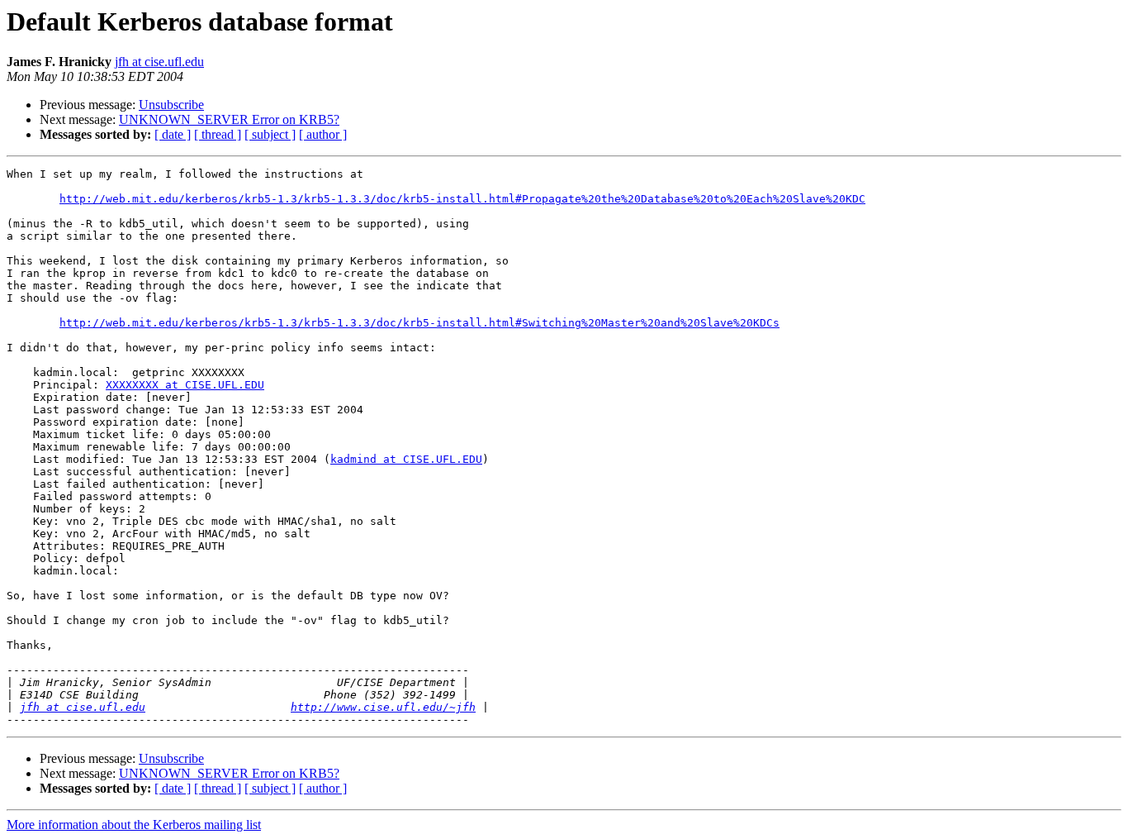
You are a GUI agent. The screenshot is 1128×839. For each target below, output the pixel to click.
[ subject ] (270, 134)
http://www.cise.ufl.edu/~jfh (383, 707)
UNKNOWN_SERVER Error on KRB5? (229, 119)
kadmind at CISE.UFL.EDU (406, 459)
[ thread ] (217, 134)
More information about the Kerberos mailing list (134, 825)
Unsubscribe (171, 105)
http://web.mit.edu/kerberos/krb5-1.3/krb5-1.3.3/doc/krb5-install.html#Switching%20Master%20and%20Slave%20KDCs (419, 323)
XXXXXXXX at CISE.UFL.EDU (185, 385)
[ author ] (323, 134)
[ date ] (172, 134)
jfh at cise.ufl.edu (159, 62)
